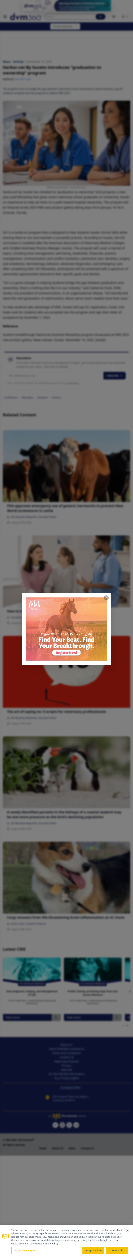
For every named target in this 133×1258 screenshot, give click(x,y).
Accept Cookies (93, 1250)
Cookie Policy (50, 1243)
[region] (66, 1241)
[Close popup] (106, 597)
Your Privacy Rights (24, 1250)
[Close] (127, 1230)
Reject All (117, 1250)
